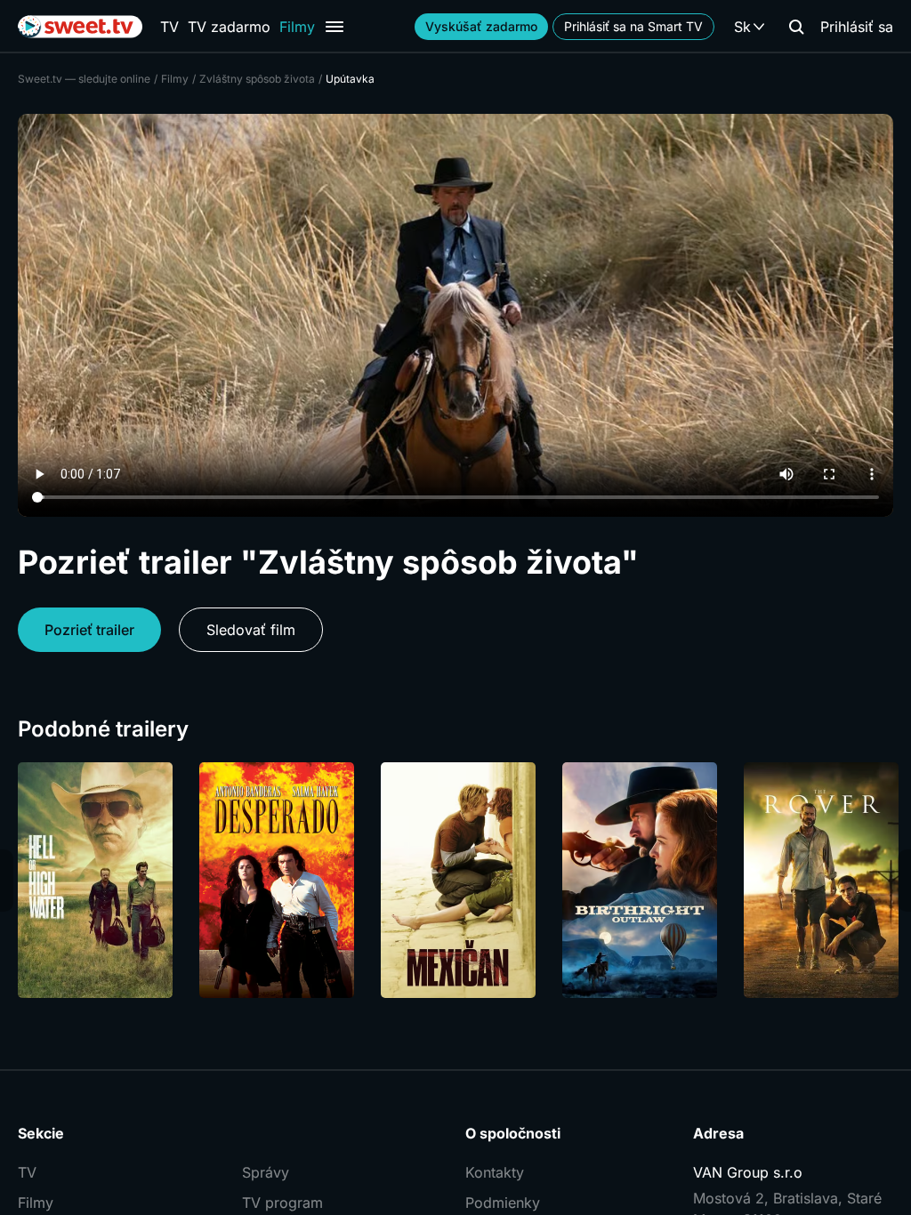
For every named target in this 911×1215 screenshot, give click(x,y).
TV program (282, 1202)
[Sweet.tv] (80, 26)
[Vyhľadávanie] (796, 26)
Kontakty (494, 1172)
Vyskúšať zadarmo (481, 26)
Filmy (297, 27)
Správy (265, 1172)
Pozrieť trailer (89, 630)
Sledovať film (250, 630)
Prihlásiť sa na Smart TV (633, 26)
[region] (455, 880)
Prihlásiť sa (856, 27)
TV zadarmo (229, 27)
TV (169, 27)
